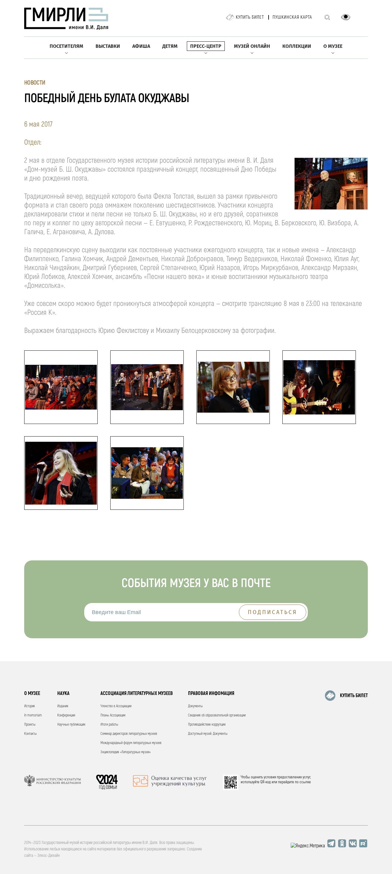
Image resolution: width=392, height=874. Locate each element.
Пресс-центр (205, 46)
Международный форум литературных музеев (130, 743)
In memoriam (33, 715)
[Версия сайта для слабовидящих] (345, 17)
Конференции (66, 715)
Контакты (30, 733)
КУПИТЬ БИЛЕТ (354, 696)
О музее (332, 46)
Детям (170, 46)
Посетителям (66, 46)
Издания (62, 706)
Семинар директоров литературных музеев (128, 733)
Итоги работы (109, 724)
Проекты (30, 724)
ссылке (305, 782)
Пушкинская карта (292, 17)
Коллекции (296, 46)
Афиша (141, 46)
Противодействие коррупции (206, 724)
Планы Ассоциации (112, 715)
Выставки (108, 46)
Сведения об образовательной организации (217, 715)
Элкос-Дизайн (48, 855)
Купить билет (250, 17)
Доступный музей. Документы (208, 733)
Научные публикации (71, 724)
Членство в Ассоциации (115, 706)
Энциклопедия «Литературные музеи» (125, 752)
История (29, 706)
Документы (195, 706)
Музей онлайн (252, 46)
